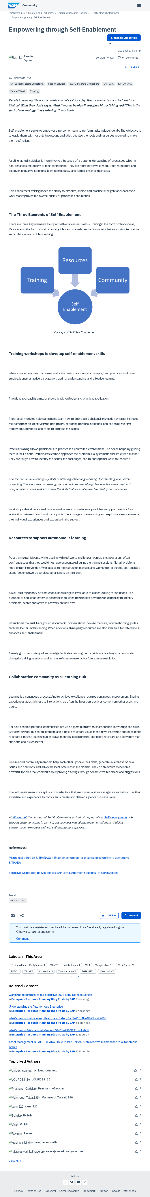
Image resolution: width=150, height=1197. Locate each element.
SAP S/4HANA (125, 84)
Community (29, 5)
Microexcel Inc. (18, 900)
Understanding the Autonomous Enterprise (36, 1006)
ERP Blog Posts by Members (105, 13)
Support (104, 1190)
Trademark (88, 1190)
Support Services (56, 84)
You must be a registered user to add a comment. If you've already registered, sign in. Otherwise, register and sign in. (70, 929)
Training (34, 91)
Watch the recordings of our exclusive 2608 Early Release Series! (50, 994)
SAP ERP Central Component (84, 84)
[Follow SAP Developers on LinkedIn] (84, 1182)
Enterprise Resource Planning (72, 13)
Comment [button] (131, 915)
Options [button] (109, 44)
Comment (22, 938)
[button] (126, 67)
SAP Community (17, 13)
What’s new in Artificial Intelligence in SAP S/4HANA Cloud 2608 (49, 1030)
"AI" (86, 965)
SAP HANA (108, 84)
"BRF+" (13, 971)
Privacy (18, 1190)
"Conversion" (44, 971)
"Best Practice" (125, 965)
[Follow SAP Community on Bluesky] (71, 1182)
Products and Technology (41, 13)
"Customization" (66, 971)
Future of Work (17, 91)
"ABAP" (53, 965)
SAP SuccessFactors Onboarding (27, 84)
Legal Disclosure (69, 1190)
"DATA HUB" (87, 971)
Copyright (50, 1190)
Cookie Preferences (124, 1190)
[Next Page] (77, 976)
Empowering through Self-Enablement (62, 29)
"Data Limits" (106, 971)
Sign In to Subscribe (124, 37)
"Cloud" (27, 971)
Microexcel (19, 817)
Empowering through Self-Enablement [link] (31, 17)
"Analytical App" (103, 965)
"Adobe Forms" (71, 965)
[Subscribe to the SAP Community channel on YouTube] (78, 1182)
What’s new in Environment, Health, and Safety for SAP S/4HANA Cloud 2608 (57, 1018)
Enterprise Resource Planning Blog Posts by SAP (43, 999)
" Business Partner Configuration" (26, 965)
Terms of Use (33, 1190)
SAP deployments (115, 817)
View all (14, 1160)
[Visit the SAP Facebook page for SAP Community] (65, 1182)
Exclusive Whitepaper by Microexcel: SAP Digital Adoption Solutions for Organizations (63, 872)
